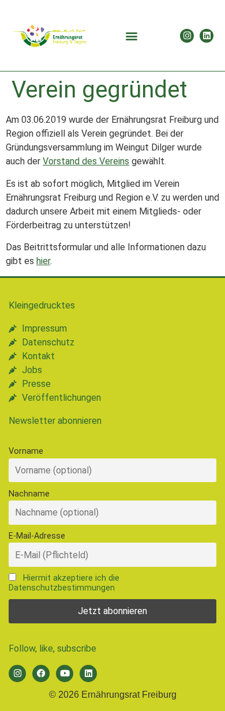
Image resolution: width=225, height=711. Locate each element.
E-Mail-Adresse (37, 536)
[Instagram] (187, 36)
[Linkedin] (206, 36)
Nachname (29, 494)
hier (43, 260)
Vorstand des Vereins (86, 161)
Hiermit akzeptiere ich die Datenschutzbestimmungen (64, 583)
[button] (131, 35)
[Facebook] (41, 673)
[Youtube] (64, 673)
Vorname (26, 451)
